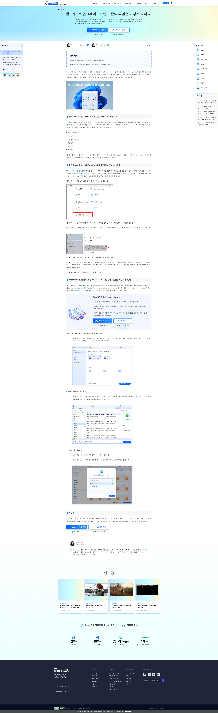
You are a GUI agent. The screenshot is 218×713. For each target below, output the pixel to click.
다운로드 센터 (60, 686)
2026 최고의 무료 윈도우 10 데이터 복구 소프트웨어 (207, 107)
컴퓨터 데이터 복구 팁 (115, 673)
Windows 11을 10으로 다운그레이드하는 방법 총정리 (206, 123)
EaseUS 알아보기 (130, 673)
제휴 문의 (128, 678)
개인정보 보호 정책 (70, 708)
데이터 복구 (95, 3)
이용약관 (83, 708)
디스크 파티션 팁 (113, 678)
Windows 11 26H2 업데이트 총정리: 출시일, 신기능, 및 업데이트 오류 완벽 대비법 (207, 113)
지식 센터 (111, 686)
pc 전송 (93, 684)
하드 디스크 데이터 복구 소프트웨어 (84, 288)
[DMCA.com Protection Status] (62, 708)
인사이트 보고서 (113, 689)
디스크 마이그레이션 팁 (115, 681)
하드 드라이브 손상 (114, 313)
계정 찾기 (128, 684)
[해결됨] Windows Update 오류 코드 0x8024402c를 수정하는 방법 (207, 118)
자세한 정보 (119, 711)
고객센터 (128, 681)
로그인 (166, 3)
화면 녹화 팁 (112, 684)
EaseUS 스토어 (60, 691)
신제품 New (95, 686)
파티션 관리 (106, 3)
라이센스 (78, 708)
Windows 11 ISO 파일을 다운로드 (76, 171)
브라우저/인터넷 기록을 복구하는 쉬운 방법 (147, 606)
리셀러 (128, 675)
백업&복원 (94, 681)
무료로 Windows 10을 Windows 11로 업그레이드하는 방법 (87, 60)
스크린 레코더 (95, 678)
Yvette (73, 45)
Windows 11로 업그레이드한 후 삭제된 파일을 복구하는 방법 (207, 101)
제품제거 (88, 708)
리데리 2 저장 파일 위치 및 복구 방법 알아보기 (121, 606)
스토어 (154, 3)
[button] (163, 595)
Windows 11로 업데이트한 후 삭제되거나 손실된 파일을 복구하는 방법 (91, 64)
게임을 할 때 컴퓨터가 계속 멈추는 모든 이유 (95, 606)
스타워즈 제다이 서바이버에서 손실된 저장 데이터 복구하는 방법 (70, 606)
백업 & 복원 (117, 3)
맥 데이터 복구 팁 (113, 675)
